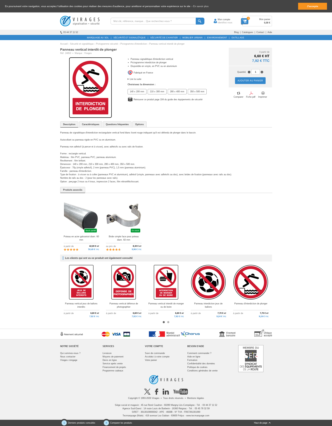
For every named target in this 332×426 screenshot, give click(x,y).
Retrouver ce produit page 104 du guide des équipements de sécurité (168, 99)
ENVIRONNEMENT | (218, 37)
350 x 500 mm (197, 91)
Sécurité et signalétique (82, 44)
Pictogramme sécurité (107, 44)
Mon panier (264, 19)
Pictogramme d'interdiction (133, 44)
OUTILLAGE (237, 37)
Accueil (64, 44)
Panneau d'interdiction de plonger (250, 303)
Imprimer (262, 97)
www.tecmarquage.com (197, 415)
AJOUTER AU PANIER (250, 80)
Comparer (238, 97)
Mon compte (220, 19)
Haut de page (260, 423)
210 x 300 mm (157, 91)
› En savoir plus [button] (200, 6)
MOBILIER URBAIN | (193, 37)
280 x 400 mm (177, 91)
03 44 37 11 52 (70, 32)
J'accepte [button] (312, 6)
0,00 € (267, 22)
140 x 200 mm (137, 91)
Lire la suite (135, 79)
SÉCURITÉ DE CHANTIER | (165, 37)
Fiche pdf (250, 97)
